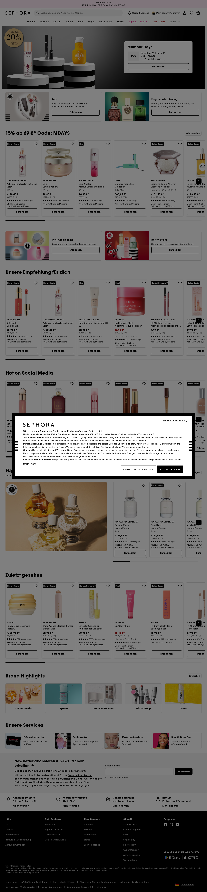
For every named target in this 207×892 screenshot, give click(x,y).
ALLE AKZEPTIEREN (170, 469)
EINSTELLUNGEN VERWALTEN (138, 469)
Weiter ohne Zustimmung (175, 420)
